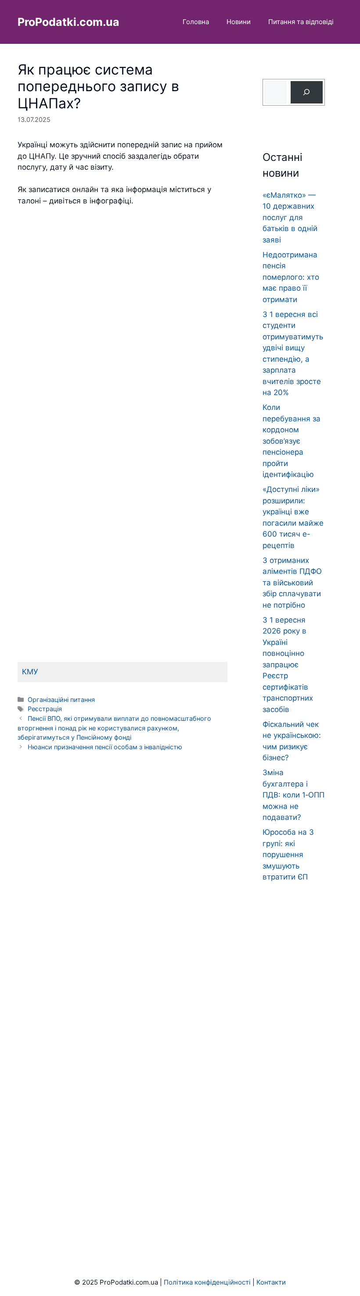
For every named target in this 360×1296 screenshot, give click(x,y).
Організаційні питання (61, 699)
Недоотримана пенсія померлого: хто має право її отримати (291, 277)
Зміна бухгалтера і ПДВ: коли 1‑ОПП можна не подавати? (293, 795)
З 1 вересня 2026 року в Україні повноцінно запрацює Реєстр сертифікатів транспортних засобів (288, 665)
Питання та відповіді (301, 22)
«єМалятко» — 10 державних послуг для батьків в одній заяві (290, 217)
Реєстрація (45, 708)
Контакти (271, 1282)
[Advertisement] (122, 301)
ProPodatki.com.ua (68, 21)
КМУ (30, 671)
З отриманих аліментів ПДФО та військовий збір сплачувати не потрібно (292, 582)
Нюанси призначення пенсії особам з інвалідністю (105, 747)
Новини (239, 22)
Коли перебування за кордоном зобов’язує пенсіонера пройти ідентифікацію (291, 441)
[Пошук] (307, 92)
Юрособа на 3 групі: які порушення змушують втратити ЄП (288, 854)
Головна (196, 22)
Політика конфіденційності (207, 1282)
